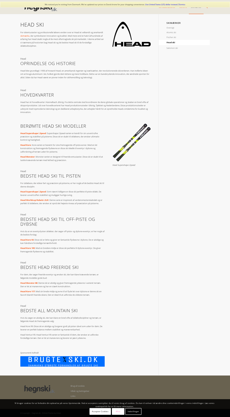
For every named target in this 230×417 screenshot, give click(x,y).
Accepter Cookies (100, 411)
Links (73, 396)
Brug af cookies (78, 385)
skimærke (24, 35)
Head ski (170, 42)
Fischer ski (171, 37)
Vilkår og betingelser (80, 391)
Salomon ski (172, 48)
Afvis (118, 411)
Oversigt (170, 27)
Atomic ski (171, 32)
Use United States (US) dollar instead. (161, 4)
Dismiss (181, 4)
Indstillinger (133, 411)
